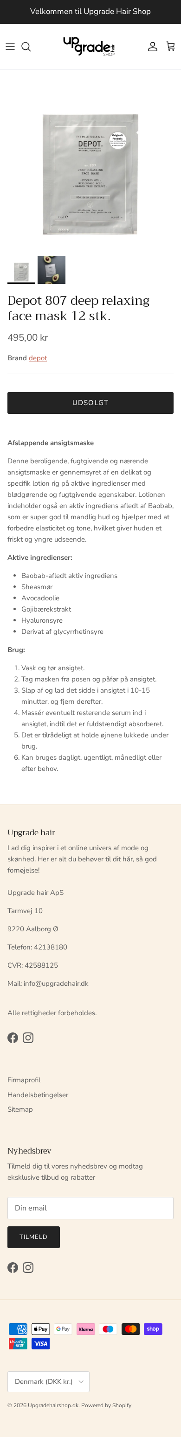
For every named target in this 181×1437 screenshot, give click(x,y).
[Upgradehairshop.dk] (91, 46)
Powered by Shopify (106, 1405)
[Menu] (10, 46)
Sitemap (20, 1109)
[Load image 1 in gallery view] (90, 160)
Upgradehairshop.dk (53, 1405)
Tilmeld (33, 1237)
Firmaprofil (23, 1080)
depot (38, 358)
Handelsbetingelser (37, 1095)
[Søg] (30, 46)
